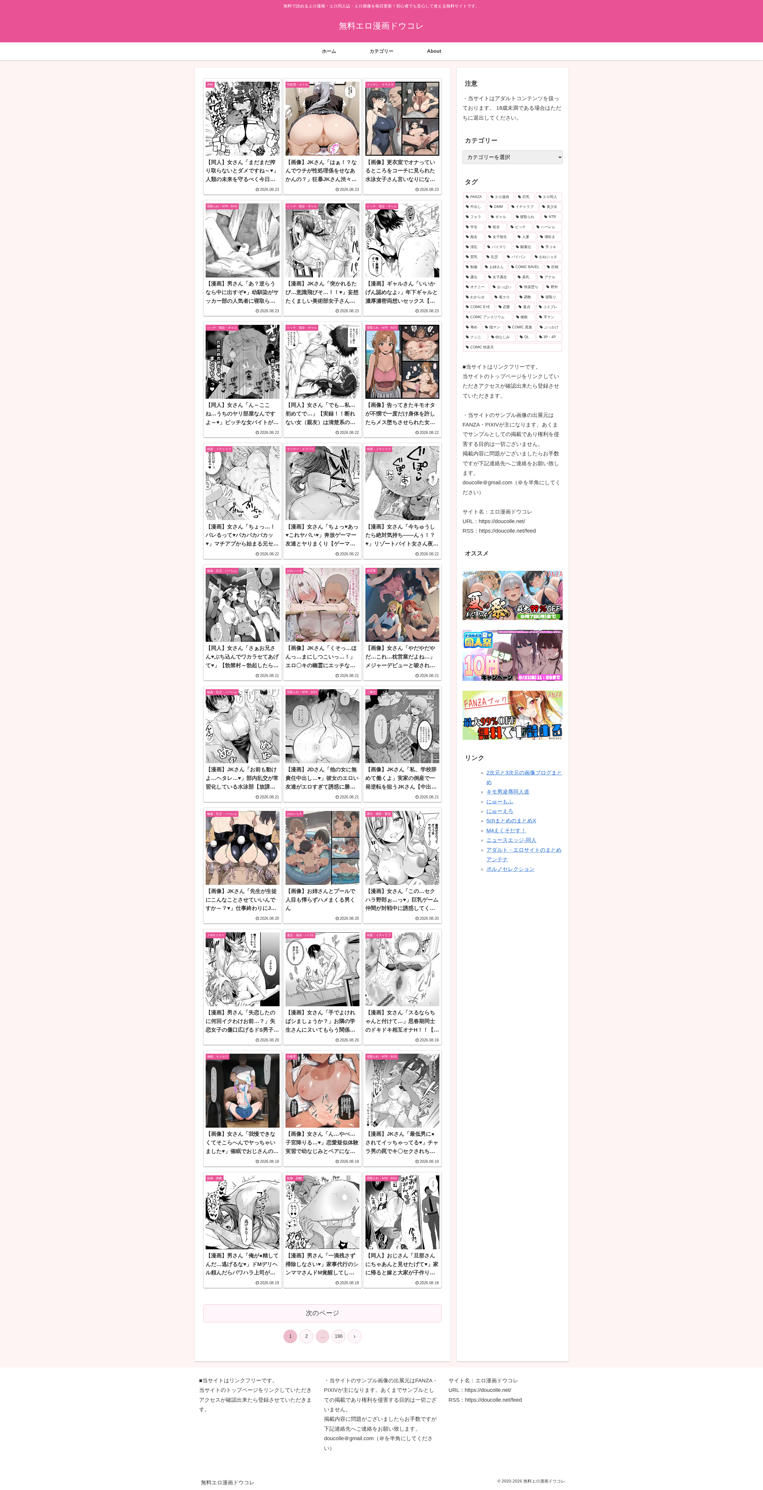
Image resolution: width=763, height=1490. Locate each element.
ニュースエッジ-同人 (511, 840)
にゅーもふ (499, 802)
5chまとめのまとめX (511, 821)
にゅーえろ (499, 811)
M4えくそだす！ (506, 831)
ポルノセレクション (510, 869)
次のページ (322, 1313)
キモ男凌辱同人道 (507, 792)
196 (339, 1336)
